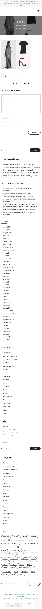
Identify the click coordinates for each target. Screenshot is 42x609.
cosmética (30, 540)
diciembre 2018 (8, 268)
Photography (7, 397)
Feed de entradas (9, 429)
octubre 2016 (7, 317)
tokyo (16, 571)
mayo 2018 (6, 282)
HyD (36, 599)
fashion (13, 547)
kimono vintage (8, 557)
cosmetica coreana (17, 540)
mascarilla (24, 561)
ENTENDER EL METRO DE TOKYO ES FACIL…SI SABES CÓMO (21, 173)
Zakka (5, 413)
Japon (5, 383)
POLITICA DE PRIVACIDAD (13, 606)
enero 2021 (6, 227)
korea (19, 557)
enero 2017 (6, 308)
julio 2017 (6, 291)
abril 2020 (6, 236)
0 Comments (21, 29)
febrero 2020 (7, 241)
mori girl (13, 564)
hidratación (26, 550)
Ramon (5, 212)
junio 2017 (6, 294)
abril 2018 (6, 285)
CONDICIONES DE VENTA (23, 604)
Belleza (15, 537)
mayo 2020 (7, 233)
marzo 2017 (7, 302)
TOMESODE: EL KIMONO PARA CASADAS (22, 209)
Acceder (6, 426)
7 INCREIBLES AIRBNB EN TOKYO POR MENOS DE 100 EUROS (22, 167)
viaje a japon (7, 407)
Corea (5, 540)
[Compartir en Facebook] (13, 82)
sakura (12, 568)
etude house (32, 543)
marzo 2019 (7, 259)
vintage (21, 575)
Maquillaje (14, 561)
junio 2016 (6, 328)
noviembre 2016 (8, 314)
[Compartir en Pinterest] (25, 82)
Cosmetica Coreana (10, 356)
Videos (5, 410)
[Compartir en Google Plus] (21, 82)
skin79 (32, 568)
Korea (5, 390)
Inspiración (6, 376)
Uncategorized (8, 403)
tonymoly (25, 571)
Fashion (5, 370)
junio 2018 (6, 279)
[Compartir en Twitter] (17, 82)
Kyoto (26, 557)
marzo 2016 (7, 337)
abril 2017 (6, 299)
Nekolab (24, 599)
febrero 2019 (7, 262)
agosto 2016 (7, 323)
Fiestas (22, 547)
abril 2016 (6, 334)
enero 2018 (6, 288)
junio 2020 (6, 230)
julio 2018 (6, 276)
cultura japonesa (8, 366)
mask (33, 561)
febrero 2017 (7, 305)
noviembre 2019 (8, 250)
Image (5, 373)
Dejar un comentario (11, 76)
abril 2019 (6, 256)
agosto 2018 (7, 273)
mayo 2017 (6, 296)
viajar (13, 575)
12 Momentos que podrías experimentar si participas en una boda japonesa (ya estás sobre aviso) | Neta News (21, 206)
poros (22, 564)
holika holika (7, 554)
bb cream (6, 537)
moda (5, 564)
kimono (25, 554)
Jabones (6, 380)
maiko (5, 561)
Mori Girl (5, 393)
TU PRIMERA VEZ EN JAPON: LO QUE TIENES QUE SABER (20, 176)
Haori (4, 550)
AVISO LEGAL (9, 604)
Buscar (34, 584)
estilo (22, 543)
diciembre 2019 (8, 247)
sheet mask (22, 568)
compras (33, 537)
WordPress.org (8, 435)
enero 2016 (6, 340)
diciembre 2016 (8, 311)
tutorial (5, 575)
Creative (6, 363)
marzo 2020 (7, 239)
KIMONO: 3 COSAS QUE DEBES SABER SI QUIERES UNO (20, 164)
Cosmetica (7, 353)
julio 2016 (6, 325)
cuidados (14, 543)
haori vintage (14, 550)
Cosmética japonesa (10, 359)
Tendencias (7, 571)
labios (34, 557)
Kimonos (6, 386)
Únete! (21, 6)
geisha (30, 547)
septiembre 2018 (8, 270)
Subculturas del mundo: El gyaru (20, 194)
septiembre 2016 (8, 320)
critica (5, 543)
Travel (5, 400)
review (29, 564)
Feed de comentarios (10, 432)
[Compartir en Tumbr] (28, 82)
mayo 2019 (6, 253)
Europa (5, 547)
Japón (17, 554)
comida (24, 537)
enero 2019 (6, 265)
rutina (5, 568)
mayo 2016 (6, 331)
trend (33, 571)
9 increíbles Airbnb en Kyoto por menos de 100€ (19, 170)
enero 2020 (7, 244)
